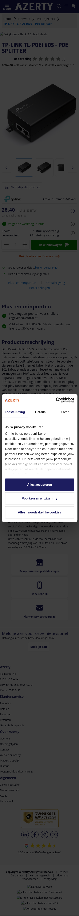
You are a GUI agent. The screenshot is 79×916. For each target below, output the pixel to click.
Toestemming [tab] (15, 412)
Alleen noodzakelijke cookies (39, 512)
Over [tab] (64, 412)
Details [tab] (40, 412)
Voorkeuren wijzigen (37, 498)
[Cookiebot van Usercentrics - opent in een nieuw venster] (56, 400)
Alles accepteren (39, 484)
